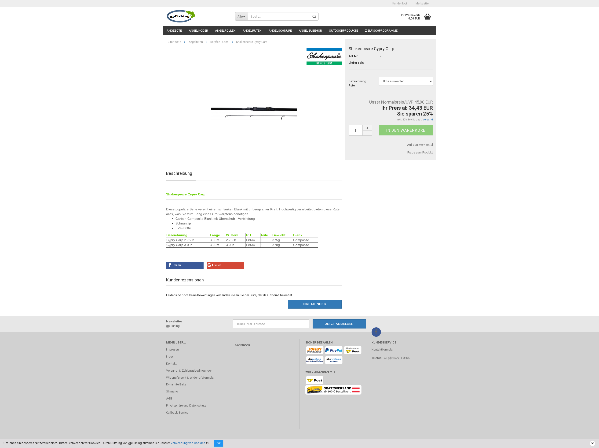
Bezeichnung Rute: (357, 83)
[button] (185, 265)
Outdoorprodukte (343, 30)
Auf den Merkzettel (420, 144)
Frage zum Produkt (420, 152)
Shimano (172, 391)
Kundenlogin (400, 3)
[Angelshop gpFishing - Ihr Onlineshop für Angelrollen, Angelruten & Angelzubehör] (197, 16)
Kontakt (171, 363)
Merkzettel (422, 3)
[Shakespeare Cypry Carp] (254, 100)
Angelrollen (225, 30)
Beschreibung (179, 173)
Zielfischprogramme (381, 30)
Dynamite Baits (176, 384)
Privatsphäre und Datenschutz (186, 405)
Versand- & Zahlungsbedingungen (189, 370)
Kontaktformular (383, 349)
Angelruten (252, 30)
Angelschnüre (280, 30)
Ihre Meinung (314, 304)
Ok (219, 443)
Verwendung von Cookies (188, 443)
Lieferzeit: (356, 62)
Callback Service (177, 412)
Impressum (173, 349)
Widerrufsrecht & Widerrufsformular (190, 377)
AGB (169, 398)
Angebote (174, 30)
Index (169, 356)
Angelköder (198, 30)
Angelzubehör (310, 30)
